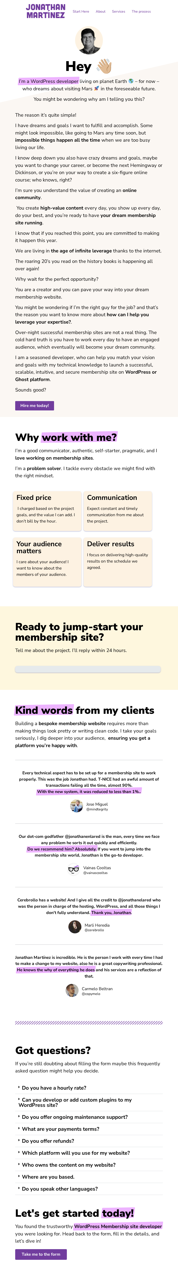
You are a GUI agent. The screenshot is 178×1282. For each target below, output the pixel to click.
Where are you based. (48, 1176)
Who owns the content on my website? (68, 1164)
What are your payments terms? (60, 1129)
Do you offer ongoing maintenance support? (75, 1117)
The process (141, 11)
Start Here (81, 11)
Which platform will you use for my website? (76, 1152)
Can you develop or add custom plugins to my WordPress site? (75, 1102)
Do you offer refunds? (48, 1141)
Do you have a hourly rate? (54, 1087)
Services (118, 11)
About (100, 11)
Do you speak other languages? (60, 1188)
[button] (89, 1088)
